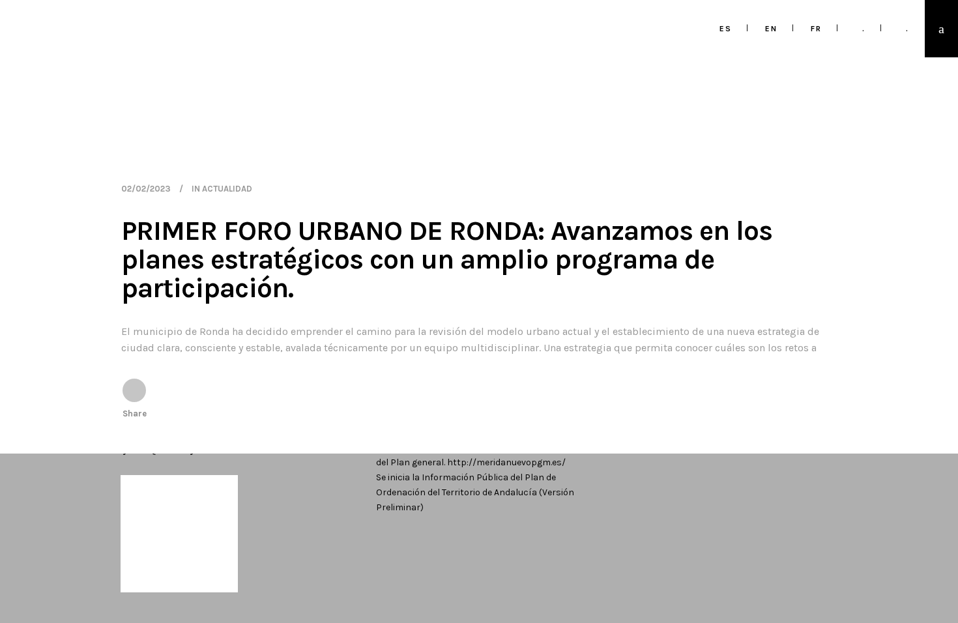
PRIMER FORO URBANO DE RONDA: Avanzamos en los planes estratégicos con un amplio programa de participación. (446, 259)
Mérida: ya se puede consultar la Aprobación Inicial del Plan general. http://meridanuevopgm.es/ (483, 455)
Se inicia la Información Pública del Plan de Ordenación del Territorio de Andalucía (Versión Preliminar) (475, 492)
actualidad (227, 189)
